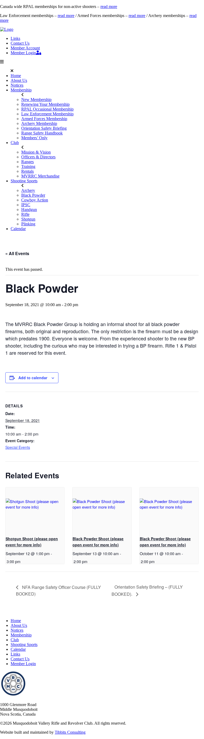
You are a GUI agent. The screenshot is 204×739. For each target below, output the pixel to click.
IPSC (25, 204)
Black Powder (33, 195)
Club (15, 142)
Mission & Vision (36, 152)
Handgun (29, 209)
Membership (21, 90)
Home (16, 75)
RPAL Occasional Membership (47, 109)
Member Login (23, 52)
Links (15, 38)
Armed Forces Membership (44, 118)
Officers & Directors (38, 157)
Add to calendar (32, 377)
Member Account (25, 48)
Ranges (27, 161)
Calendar (18, 228)
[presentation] (35, 509)
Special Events (17, 447)
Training (28, 166)
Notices (17, 85)
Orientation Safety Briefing (44, 128)
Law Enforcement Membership (47, 114)
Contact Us (20, 43)
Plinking (28, 224)
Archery (28, 190)
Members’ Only (34, 138)
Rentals (27, 171)
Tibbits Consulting (70, 732)
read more (108, 6)
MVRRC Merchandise (40, 176)
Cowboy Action (34, 200)
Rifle (25, 214)
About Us (19, 80)
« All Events (17, 253)
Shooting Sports (24, 181)
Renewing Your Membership (45, 104)
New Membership (36, 99)
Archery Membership (39, 123)
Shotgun (28, 219)
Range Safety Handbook (42, 133)
